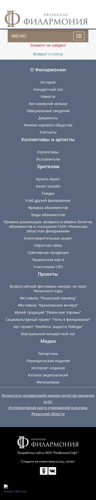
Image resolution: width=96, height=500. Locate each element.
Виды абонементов (48, 214)
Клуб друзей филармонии (48, 200)
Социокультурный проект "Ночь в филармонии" (48, 319)
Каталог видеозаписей (48, 375)
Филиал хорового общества (48, 125)
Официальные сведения (48, 110)
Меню (19, 36)
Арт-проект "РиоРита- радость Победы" (48, 326)
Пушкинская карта (48, 259)
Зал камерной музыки (48, 103)
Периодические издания (48, 360)
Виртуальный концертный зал (48, 333)
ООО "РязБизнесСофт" (62, 453)
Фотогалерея (48, 382)
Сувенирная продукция (48, 252)
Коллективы (48, 152)
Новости (48, 96)
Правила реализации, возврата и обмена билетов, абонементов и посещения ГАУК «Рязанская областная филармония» (48, 226)
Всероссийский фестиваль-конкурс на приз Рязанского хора (48, 288)
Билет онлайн (48, 186)
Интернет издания (48, 367)
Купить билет (48, 179)
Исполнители (48, 159)
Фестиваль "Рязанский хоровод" (48, 298)
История (48, 82)
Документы (48, 117)
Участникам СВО (48, 266)
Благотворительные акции (48, 238)
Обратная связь (48, 245)
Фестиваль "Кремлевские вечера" (48, 305)
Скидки (48, 193)
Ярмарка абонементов (48, 207)
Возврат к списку (48, 53)
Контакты (48, 132)
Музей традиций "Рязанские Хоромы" (48, 312)
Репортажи (48, 353)
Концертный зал (48, 89)
